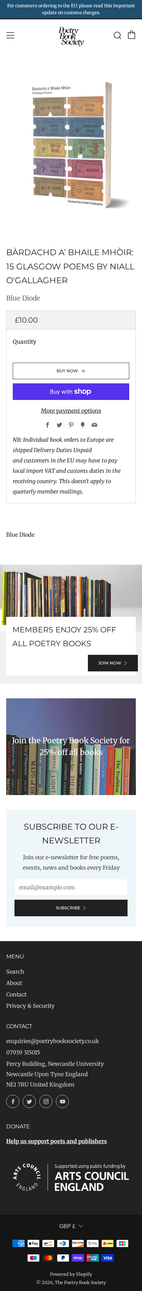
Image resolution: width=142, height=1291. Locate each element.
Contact (16, 994)
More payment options (71, 410)
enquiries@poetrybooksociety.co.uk (52, 1040)
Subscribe (68, 907)
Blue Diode (23, 298)
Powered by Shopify (71, 1274)
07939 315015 (23, 1052)
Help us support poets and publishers (56, 1141)
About (14, 982)
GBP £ (67, 1226)
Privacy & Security (30, 1005)
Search (15, 971)
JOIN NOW (109, 663)
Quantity (24, 341)
